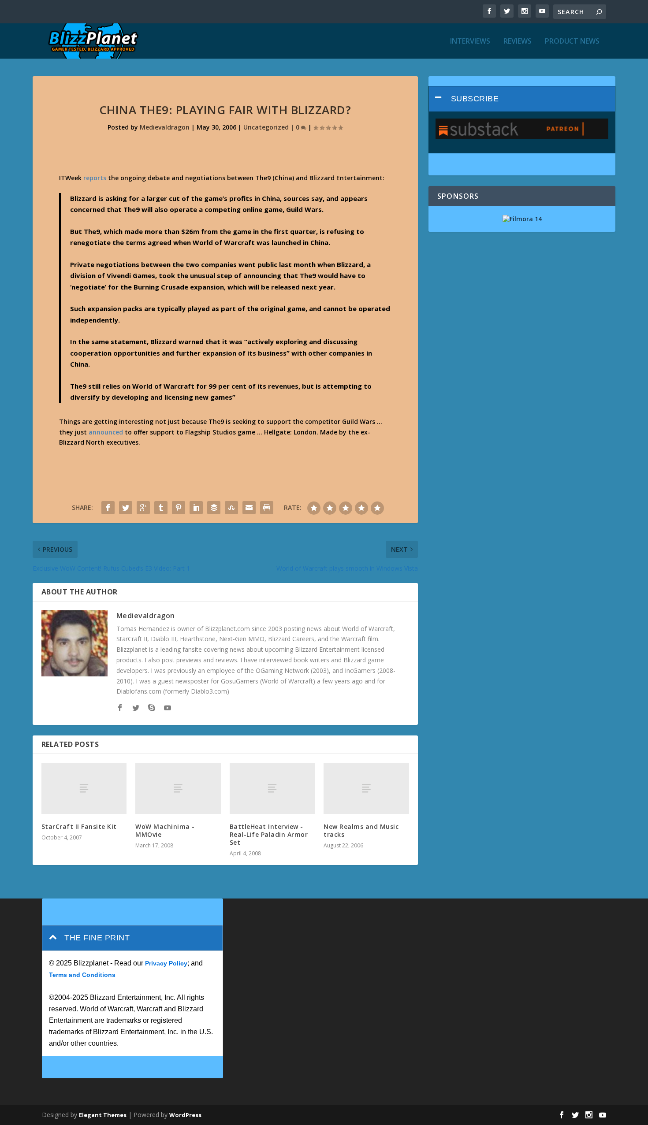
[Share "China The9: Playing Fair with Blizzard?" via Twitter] (125, 507)
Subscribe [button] (475, 98)
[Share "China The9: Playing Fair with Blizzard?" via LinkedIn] (196, 507)
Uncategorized (266, 127)
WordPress (185, 1115)
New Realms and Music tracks (361, 830)
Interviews (470, 41)
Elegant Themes (103, 1115)
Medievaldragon (165, 127)
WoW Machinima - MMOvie (165, 830)
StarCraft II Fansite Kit (79, 826)
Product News (572, 41)
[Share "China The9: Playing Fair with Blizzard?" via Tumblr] (161, 507)
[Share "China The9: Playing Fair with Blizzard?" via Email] (249, 507)
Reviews (517, 41)
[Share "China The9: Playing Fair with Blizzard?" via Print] (267, 507)
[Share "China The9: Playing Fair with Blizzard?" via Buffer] (214, 507)
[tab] (522, 98)
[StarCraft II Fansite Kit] (84, 788)
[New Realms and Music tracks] (366, 788)
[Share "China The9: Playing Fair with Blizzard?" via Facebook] (108, 507)
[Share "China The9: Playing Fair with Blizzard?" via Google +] (143, 507)
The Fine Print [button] (97, 937)
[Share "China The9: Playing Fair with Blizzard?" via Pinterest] (178, 507)
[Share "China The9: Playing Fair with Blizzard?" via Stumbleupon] (231, 507)
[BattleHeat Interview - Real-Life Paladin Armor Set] (272, 788)
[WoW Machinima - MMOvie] (178, 788)
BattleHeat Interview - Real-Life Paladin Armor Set (269, 834)
